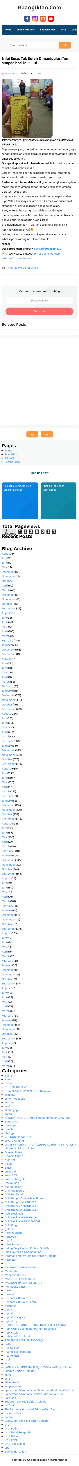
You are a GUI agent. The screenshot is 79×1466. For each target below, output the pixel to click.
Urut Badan (12, 1428)
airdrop (9, 1106)
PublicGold (12, 1333)
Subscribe (39, 311)
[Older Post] (47, 434)
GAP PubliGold (14, 1194)
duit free (10, 1160)
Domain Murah (14, 1156)
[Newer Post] (32, 434)
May (4, 567)
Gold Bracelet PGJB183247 (21, 1206)
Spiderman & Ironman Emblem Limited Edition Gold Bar (39, 1390)
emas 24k (11, 1171)
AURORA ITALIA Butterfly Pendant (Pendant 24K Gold (37, 1118)
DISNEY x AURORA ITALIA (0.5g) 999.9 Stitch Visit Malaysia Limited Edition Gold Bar (40, 1146)
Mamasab (11, 1271)
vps (7, 1448)
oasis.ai (9, 1294)
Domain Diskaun (15, 1152)
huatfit (9, 1240)
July (4, 558)
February (7, 641)
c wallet (10, 1129)
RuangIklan (12, 1356)
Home (8, 30)
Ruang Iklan (12, 1348)
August (6, 554)
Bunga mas (12, 1121)
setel (8, 1375)
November (8, 576)
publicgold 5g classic (18, 1336)
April (5, 586)
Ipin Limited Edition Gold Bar (23, 1252)
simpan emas (13, 1386)
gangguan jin (13, 1187)
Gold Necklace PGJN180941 (22, 1217)
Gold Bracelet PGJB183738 (21, 1210)
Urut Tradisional (15, 1444)
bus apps (10, 1125)
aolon (8, 1114)
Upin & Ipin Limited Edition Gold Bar (27, 1421)
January (7, 645)
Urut (7, 1425)
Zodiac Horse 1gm (16, 1452)
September (9, 608)
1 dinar (9, 1076)
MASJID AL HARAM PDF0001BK (23, 1283)
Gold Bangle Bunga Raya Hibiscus (26, 1198)
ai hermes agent (15, 1099)
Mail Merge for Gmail (25, 268)
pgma (8, 1309)
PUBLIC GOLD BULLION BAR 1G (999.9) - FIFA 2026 (35, 1325)
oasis (8, 1290)
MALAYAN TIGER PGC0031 (20, 1267)
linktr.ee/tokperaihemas (17, 258)
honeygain (11, 1237)
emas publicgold (15, 1179)
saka (7, 1363)
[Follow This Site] (43, 18)
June (5, 563)
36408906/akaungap (47, 254)
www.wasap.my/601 (21, 254)
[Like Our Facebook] (27, 18)
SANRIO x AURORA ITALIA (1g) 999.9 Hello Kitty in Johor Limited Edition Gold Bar (38, 1369)
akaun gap (11, 1110)
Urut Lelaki (11, 1440)
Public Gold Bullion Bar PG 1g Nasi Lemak (30, 1329)
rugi (7, 1359)
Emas (8, 1168)
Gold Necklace (14, 1214)
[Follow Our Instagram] (35, 18)
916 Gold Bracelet (16, 1087)
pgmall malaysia (15, 1317)
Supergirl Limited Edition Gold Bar (26, 1402)
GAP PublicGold (14, 1191)
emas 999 (11, 1175)
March (6, 590)
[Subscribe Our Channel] (50, 18)
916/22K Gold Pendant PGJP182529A (27, 1091)
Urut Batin (11, 1436)
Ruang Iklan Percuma (18, 1352)
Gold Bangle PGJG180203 (20, 1202)
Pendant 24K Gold (16, 1298)
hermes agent (13, 1233)
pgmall (9, 1313)
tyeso (8, 1417)
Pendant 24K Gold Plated (20, 1302)
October (7, 581)
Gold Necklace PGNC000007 (22, 1221)
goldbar (10, 1229)
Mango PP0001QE (16, 1275)
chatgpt (10, 1133)
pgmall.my (11, 1321)
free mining (12, 1183)
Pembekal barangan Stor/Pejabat (53, 488)
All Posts (10, 458)
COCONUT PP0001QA (18, 1137)
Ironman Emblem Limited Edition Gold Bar (31, 1256)
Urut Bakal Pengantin (18, 1432)
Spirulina (10, 1398)
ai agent (10, 1095)
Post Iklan (11, 454)
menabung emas (15, 1287)
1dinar (8, 1079)
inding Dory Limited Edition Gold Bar (28, 1248)
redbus (9, 1344)
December (8, 572)
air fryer (10, 1102)
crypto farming (14, 1141)
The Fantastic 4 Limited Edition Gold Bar (30, 1409)
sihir (7, 1379)
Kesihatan (11, 1260)
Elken (8, 1164)
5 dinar (9, 1083)
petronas (10, 1306)
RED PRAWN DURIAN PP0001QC (24, 1340)
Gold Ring (11, 1225)
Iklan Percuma (14, 1244)
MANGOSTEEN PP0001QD (21, 1279)
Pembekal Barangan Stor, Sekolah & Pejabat (17, 488)
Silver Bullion (13, 1382)
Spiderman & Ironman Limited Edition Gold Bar (34, 1394)
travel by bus (13, 1413)
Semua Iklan (12, 462)
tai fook (10, 1405)
